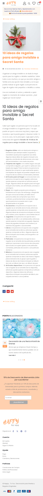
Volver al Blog (10, 19)
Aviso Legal (6, 472)
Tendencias (34, 69)
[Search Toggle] (29, 3)
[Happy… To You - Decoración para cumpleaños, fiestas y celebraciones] (11, 3)
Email (12, 291)
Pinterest (8, 291)
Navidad (27, 69)
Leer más (12, 355)
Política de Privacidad (10, 470)
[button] (19, 360)
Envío (4, 456)
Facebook (4, 291)
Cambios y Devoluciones (11, 458)
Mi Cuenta (6, 441)
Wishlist (5, 443)
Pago (4, 454)
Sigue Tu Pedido (8, 445)
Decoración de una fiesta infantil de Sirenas (24, 342)
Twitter (17, 431)
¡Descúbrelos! (27, 11)
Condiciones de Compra (11, 467)
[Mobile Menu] (4, 3)
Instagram (25, 431)
